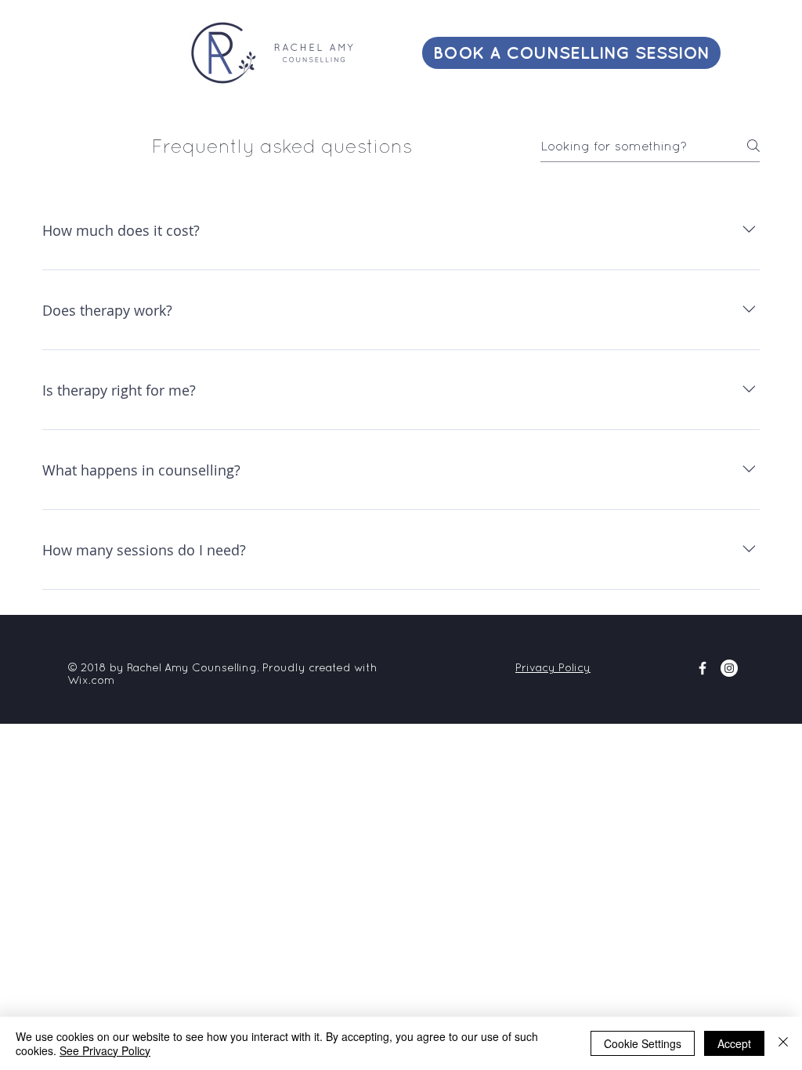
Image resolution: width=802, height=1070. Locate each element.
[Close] (783, 1043)
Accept (734, 1043)
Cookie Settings (642, 1043)
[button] (267, 53)
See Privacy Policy (105, 1050)
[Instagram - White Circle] (729, 668)
